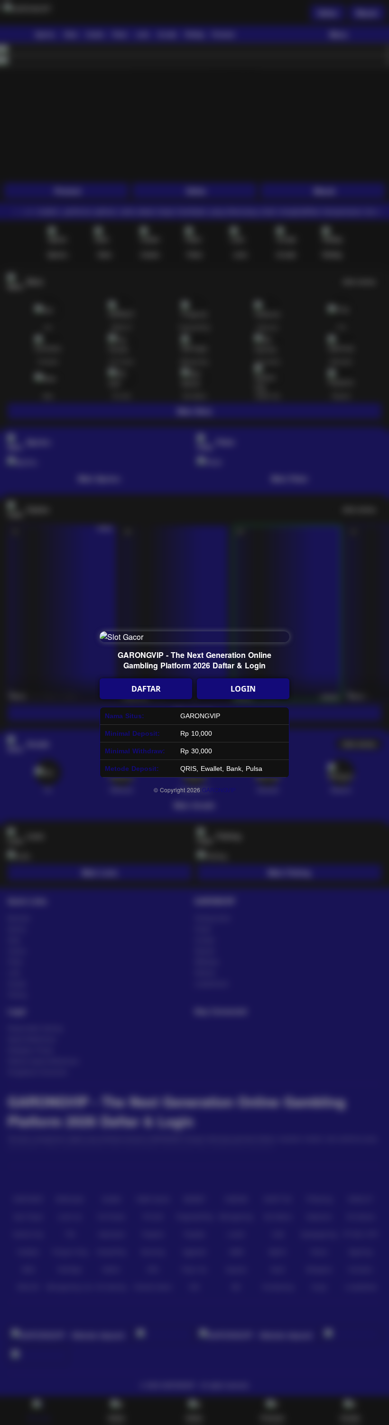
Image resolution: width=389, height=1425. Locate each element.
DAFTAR (146, 689)
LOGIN (243, 689)
